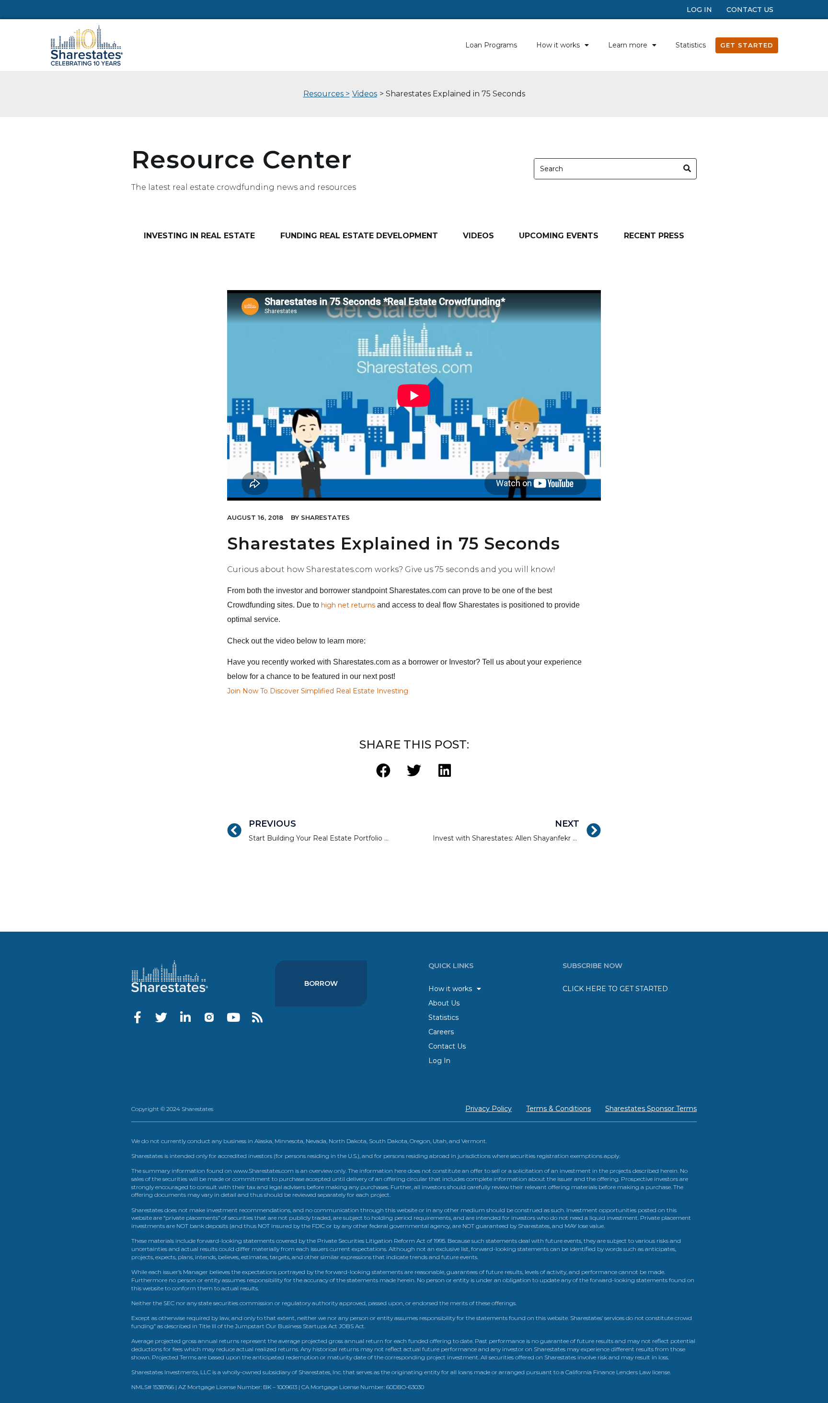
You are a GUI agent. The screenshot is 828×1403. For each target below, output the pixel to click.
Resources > (326, 93)
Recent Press (654, 235)
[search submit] (687, 168)
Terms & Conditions (558, 1108)
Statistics (691, 45)
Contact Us (749, 9)
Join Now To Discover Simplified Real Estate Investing (317, 691)
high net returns (348, 605)
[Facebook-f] (137, 1017)
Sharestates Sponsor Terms (651, 1108)
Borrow (321, 983)
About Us (444, 1003)
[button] (383, 771)
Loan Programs (491, 45)
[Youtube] (233, 1017)
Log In (699, 9)
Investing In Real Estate (199, 235)
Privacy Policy (488, 1108)
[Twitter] (161, 1017)
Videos (364, 93)
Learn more (627, 45)
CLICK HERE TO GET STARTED (615, 988)
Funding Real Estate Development (359, 235)
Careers (441, 1032)
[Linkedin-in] (185, 1017)
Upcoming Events (558, 235)
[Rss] (257, 1017)
